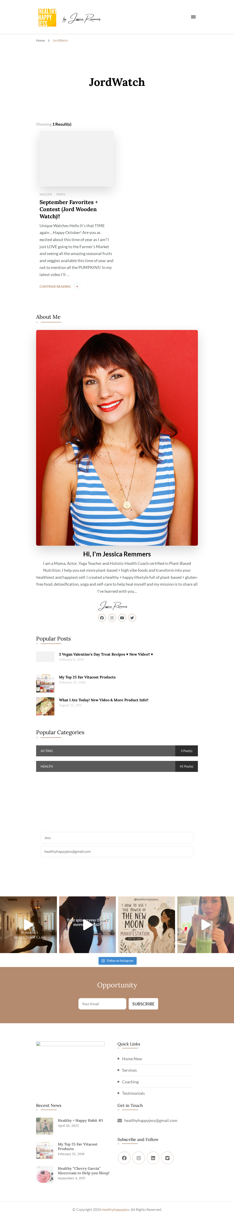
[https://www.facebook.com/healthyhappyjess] (124, 1157)
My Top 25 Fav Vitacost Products (87, 677)
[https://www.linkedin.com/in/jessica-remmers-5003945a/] (153, 1157)
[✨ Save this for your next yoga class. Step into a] (28, 924)
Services (129, 1070)
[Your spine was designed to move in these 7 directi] (87, 924)
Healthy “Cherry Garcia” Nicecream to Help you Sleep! (83, 1170)
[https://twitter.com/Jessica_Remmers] (167, 1157)
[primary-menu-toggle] (193, 16)
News (60, 194)
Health (46, 194)
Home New (132, 1058)
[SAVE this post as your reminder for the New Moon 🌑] (146, 924)
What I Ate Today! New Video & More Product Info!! (103, 700)
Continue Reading (55, 286)
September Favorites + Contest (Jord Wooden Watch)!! (69, 209)
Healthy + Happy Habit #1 (80, 1120)
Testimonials (133, 1093)
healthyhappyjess (115, 1209)
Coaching (130, 1081)
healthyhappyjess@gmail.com (150, 1120)
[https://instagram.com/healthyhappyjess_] (138, 1157)
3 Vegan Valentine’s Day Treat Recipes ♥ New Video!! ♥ (106, 654)
